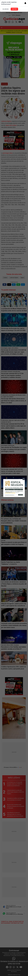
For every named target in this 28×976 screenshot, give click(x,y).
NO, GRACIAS (6, 9)
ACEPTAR (14, 9)
